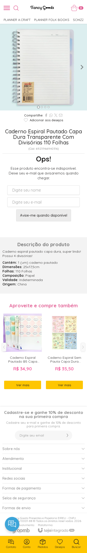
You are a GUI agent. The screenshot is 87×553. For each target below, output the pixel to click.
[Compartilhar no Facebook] (46, 115)
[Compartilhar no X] (56, 115)
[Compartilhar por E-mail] (60, 115)
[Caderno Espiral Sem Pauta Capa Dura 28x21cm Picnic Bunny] (64, 351)
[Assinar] (67, 435)
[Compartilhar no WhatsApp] (51, 115)
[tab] (38, 107)
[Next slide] (81, 67)
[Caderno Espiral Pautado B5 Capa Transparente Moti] (23, 351)
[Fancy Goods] (42, 8)
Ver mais (22, 385)
